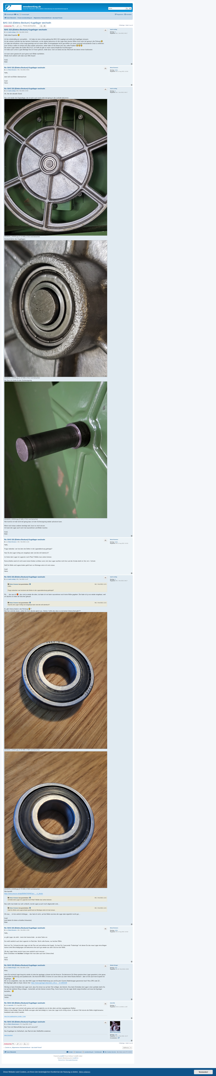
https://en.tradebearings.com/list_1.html (15, 1016)
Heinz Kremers (114, 67)
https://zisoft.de (8, 1035)
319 (116, 1034)
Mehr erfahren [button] (84, 1072)
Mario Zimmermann (115, 1032)
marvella (112, 1003)
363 (116, 967)
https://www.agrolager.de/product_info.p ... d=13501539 (49, 983)
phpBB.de (75, 1058)
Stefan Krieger (114, 965)
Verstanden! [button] (203, 1072)
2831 (116, 70)
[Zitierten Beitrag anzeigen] (30, 584)
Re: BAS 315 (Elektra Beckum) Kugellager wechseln (24, 68)
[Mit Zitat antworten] (105, 30)
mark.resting (113, 29)
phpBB (62, 1056)
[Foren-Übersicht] (13, 7)
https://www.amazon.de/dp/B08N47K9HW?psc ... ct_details (23, 893)
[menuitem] (16, 14)
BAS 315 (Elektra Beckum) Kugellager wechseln (27, 23)
